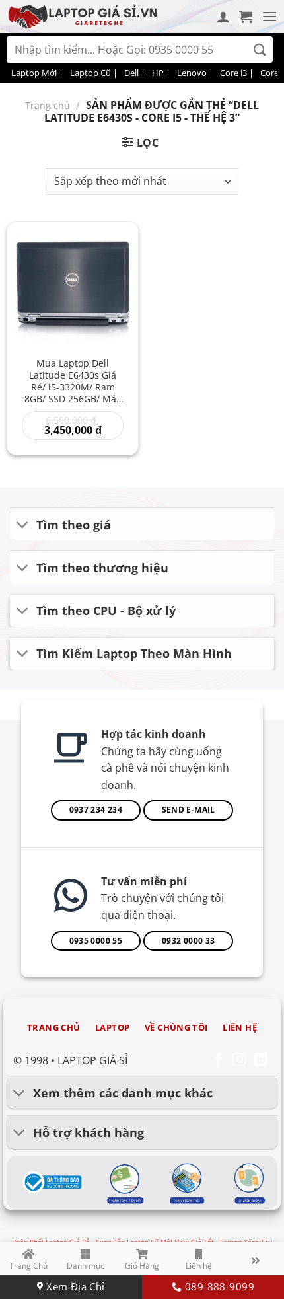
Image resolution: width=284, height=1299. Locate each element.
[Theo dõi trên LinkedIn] (260, 1060)
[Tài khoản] (223, 16)
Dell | (134, 73)
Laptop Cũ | (94, 73)
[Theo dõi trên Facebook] (218, 1060)
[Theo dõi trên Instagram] (239, 1060)
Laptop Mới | (37, 73)
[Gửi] (260, 50)
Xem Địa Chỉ (74, 1286)
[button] (245, 16)
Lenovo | (195, 73)
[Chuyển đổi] (23, 525)
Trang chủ (47, 105)
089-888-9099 (218, 1286)
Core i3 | (237, 73)
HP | (161, 73)
